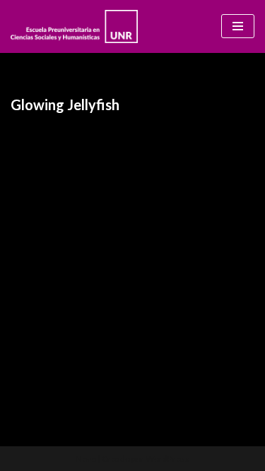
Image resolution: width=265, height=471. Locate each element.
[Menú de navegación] (237, 26)
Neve (86, 458)
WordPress (167, 458)
